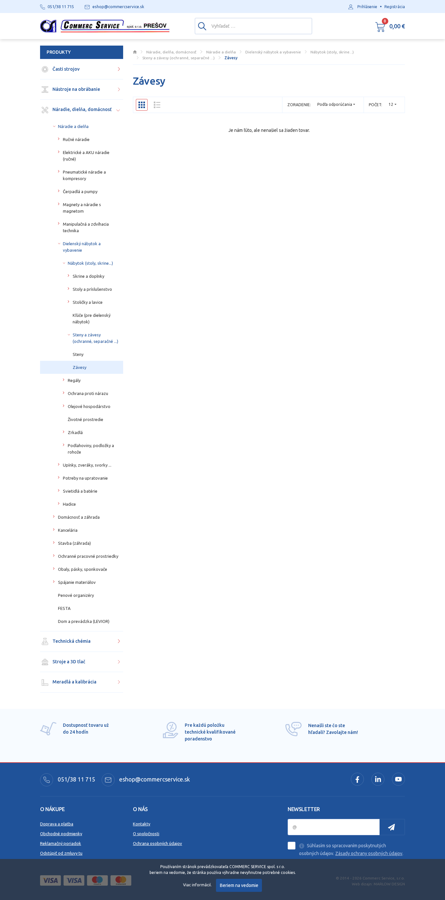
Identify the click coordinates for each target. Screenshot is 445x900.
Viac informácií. (197, 885)
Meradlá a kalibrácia (73, 681)
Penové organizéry (76, 595)
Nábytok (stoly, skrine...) (90, 263)
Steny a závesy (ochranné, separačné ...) (95, 338)
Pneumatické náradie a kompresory (84, 175)
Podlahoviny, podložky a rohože (91, 448)
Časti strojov (65, 69)
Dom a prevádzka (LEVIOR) (83, 621)
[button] (390, 26)
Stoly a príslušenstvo (92, 289)
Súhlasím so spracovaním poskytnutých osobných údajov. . (351, 849)
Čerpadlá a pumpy (80, 191)
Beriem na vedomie (239, 885)
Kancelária (68, 530)
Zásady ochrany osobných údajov (368, 853)
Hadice (69, 504)
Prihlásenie (367, 7)
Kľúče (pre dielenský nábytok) (91, 318)
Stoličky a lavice (88, 302)
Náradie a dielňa (73, 126)
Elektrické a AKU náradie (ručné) (86, 155)
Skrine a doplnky (88, 276)
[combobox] (392, 104)
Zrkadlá (75, 432)
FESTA (64, 608)
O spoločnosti (146, 833)
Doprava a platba (56, 824)
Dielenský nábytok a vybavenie (82, 246)
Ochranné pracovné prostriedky (88, 556)
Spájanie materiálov (77, 582)
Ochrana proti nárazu (88, 393)
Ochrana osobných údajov (157, 843)
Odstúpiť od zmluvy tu (61, 853)
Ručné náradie (76, 139)
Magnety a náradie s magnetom (82, 207)
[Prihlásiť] (392, 827)
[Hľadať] (202, 26)
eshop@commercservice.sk (154, 779)
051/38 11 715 (75, 779)
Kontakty (141, 824)
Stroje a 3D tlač (68, 661)
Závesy (79, 367)
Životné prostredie (85, 419)
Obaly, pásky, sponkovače (82, 569)
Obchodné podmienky (61, 833)
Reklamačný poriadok (60, 843)
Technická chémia (71, 641)
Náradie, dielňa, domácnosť (81, 109)
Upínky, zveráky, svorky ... (87, 465)
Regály (74, 380)
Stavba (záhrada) (74, 543)
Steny (78, 354)
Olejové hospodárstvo (89, 406)
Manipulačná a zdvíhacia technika (86, 227)
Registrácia (394, 7)
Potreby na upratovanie (85, 478)
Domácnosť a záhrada (79, 517)
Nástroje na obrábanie (75, 89)
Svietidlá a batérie (80, 491)
